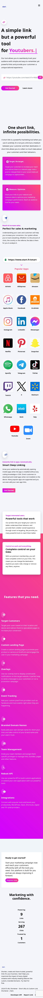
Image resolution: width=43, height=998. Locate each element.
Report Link (28, 995)
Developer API (16, 995)
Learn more (27, 88)
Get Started (10, 88)
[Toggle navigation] (39, 5)
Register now (12, 880)
